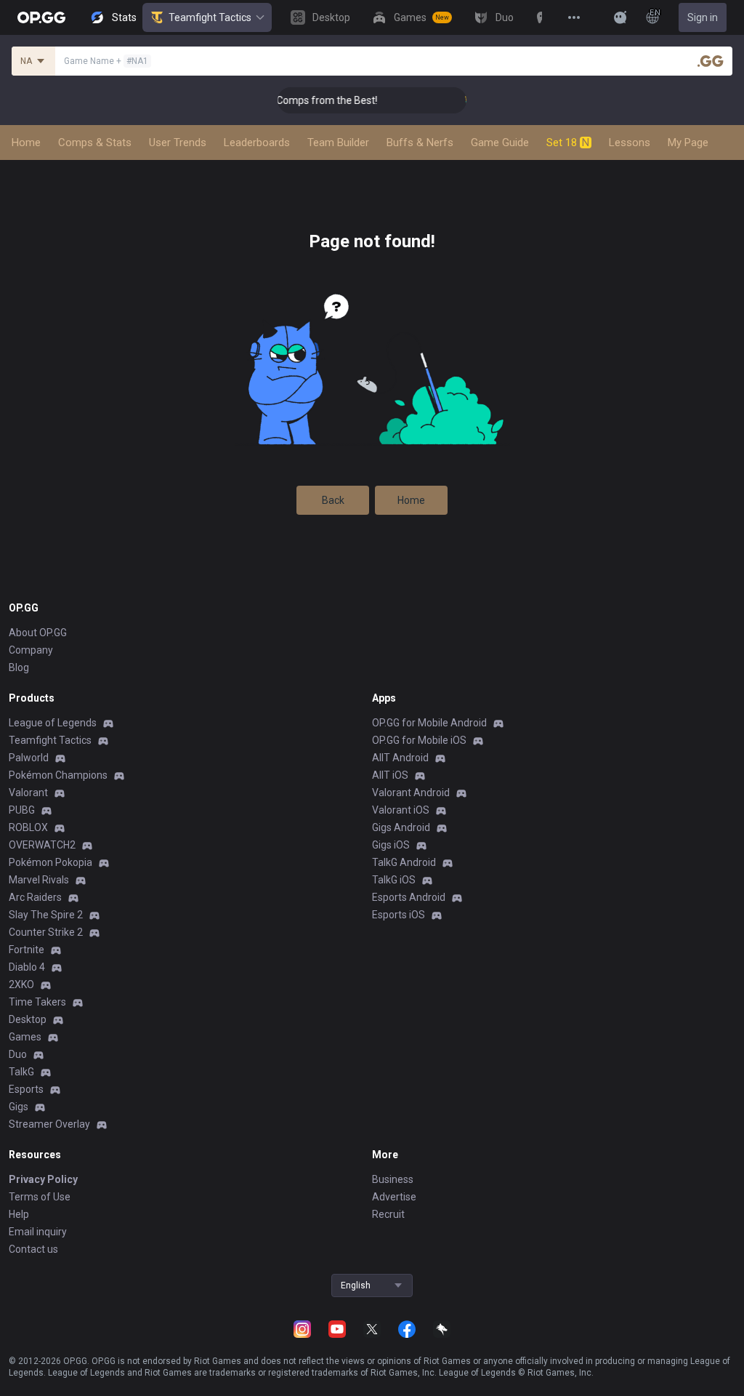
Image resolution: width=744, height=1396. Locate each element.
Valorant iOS (400, 810)
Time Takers (37, 1002)
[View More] (574, 17)
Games (25, 1037)
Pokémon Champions (58, 775)
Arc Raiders (35, 897)
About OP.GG (38, 632)
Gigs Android (401, 827)
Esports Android (408, 897)
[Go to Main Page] (41, 17)
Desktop (27, 1019)
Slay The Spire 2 (46, 914)
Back (333, 500)
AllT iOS (390, 775)
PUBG (22, 810)
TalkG (21, 1072)
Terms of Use (39, 1197)
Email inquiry (38, 1231)
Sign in (702, 17)
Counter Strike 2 (46, 932)
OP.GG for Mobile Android (429, 723)
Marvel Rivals (39, 880)
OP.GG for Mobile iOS (419, 740)
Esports (26, 1089)
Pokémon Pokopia (50, 862)
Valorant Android (411, 792)
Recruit (388, 1214)
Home (411, 500)
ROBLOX (28, 827)
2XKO (21, 984)
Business (392, 1179)
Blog (19, 667)
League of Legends (53, 723)
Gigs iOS (391, 845)
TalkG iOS (394, 880)
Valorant (28, 792)
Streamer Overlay (49, 1124)
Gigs (18, 1106)
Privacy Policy (43, 1179)
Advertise (394, 1197)
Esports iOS (398, 914)
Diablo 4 (27, 967)
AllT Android (400, 757)
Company (31, 650)
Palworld (29, 757)
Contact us (33, 1249)
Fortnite (26, 949)
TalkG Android (404, 862)
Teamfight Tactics (210, 17)
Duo (18, 1054)
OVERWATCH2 (42, 845)
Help (19, 1214)
